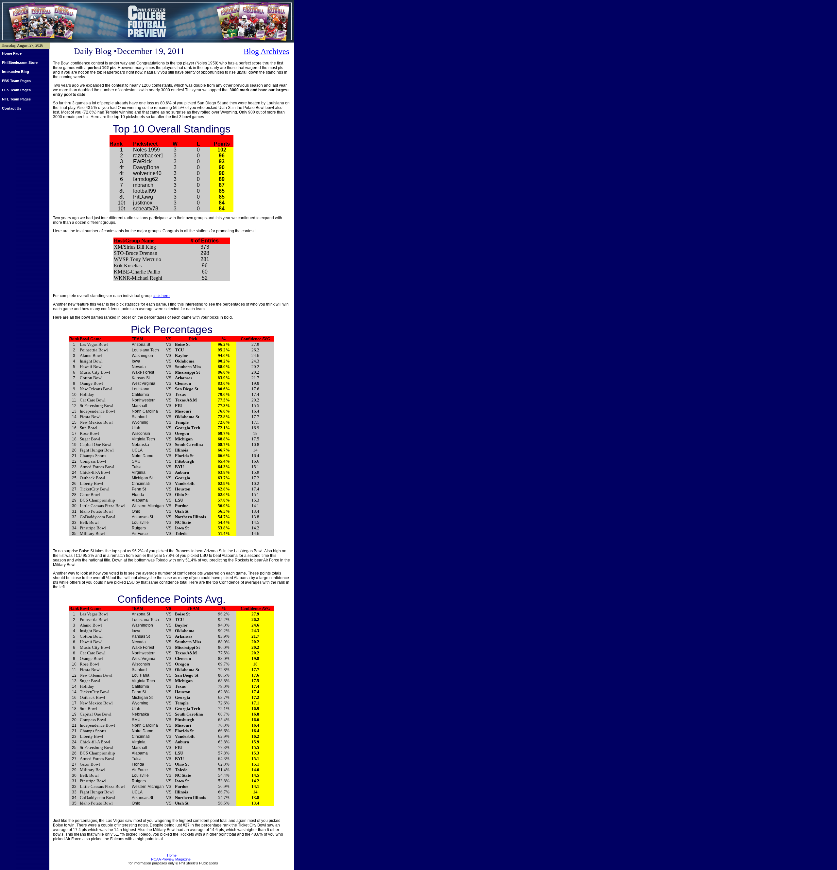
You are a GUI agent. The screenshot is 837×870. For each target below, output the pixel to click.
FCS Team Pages (16, 90)
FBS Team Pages (16, 81)
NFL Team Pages (16, 99)
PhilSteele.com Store (20, 62)
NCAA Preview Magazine (171, 859)
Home (172, 855)
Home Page (12, 53)
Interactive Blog (15, 72)
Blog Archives (266, 51)
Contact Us (11, 108)
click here (161, 295)
